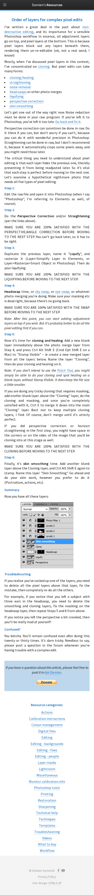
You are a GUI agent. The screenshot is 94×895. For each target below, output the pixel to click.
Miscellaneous (47, 775)
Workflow (47, 850)
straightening (20, 82)
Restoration (47, 800)
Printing (47, 794)
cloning (44, 66)
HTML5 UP (55, 883)
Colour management (47, 725)
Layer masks (47, 762)
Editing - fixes (47, 750)
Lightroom (47, 769)
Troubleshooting (47, 831)
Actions (47, 712)
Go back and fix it (68, 121)
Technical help (47, 813)
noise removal (20, 87)
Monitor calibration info (47, 781)
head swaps (18, 92)
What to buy (47, 844)
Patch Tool (65, 370)
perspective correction (27, 101)
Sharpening (47, 806)
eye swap (62, 291)
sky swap (42, 291)
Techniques (47, 819)
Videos (47, 838)
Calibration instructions (47, 718)
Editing (47, 737)
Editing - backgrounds (47, 744)
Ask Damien (53, 672)
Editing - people (47, 756)
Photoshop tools (47, 787)
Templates (47, 825)
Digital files (47, 731)
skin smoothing (21, 106)
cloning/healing (22, 77)
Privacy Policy (47, 877)
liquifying (17, 96)
